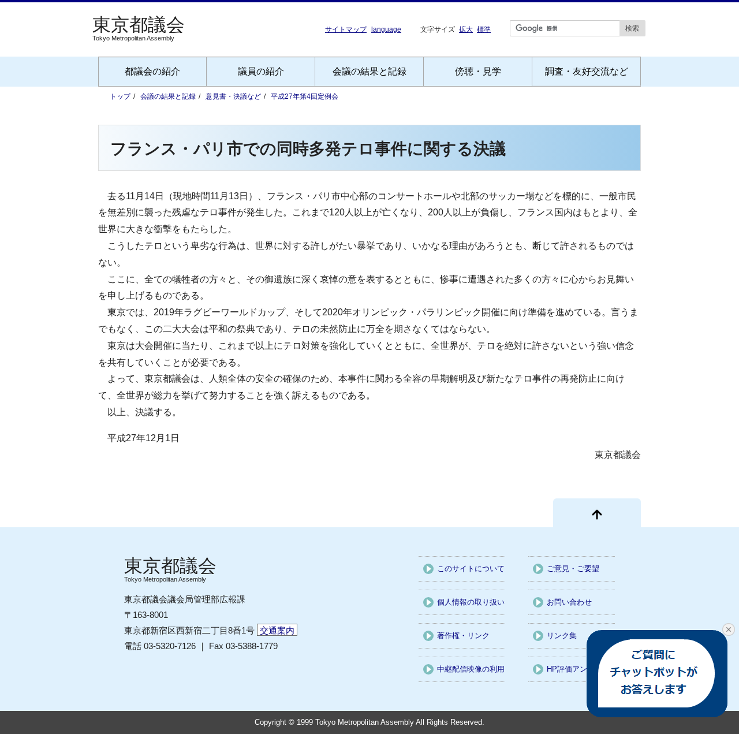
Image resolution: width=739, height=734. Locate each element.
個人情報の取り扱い (471, 602)
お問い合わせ (569, 602)
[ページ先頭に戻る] (597, 512)
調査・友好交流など (586, 71)
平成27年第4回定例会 (304, 96)
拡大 (466, 29)
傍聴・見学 (478, 71)
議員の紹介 (261, 71)
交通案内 (277, 630)
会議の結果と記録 (369, 71)
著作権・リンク (463, 635)
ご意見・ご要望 (573, 568)
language (386, 29)
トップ (120, 96)
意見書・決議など (233, 96)
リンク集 (562, 635)
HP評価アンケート (578, 669)
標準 (484, 29)
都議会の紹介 (152, 71)
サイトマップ (346, 29)
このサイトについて (471, 568)
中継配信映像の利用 (471, 669)
